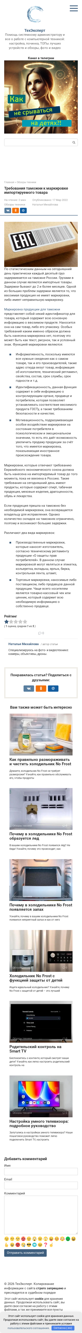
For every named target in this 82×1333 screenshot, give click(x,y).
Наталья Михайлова (23, 644)
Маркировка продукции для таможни (32, 309)
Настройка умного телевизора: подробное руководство (39, 1123)
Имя (7, 1165)
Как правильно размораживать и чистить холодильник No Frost (40, 761)
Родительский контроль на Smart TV (35, 1049)
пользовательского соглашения (28, 1327)
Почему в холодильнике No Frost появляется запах (40, 907)
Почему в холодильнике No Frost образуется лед (40, 836)
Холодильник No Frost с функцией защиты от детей (35, 978)
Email (8, 1179)
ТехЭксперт (34, 30)
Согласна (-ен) (63, 1327)
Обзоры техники (14, 204)
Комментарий (14, 1193)
